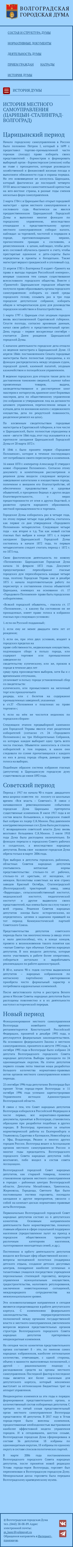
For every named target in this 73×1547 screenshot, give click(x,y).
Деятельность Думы (24, 54)
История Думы (20, 75)
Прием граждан (21, 64)
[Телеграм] (62, 1533)
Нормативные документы (29, 43)
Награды (47, 64)
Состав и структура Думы (29, 33)
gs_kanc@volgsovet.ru (18, 1532)
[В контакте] (62, 1523)
